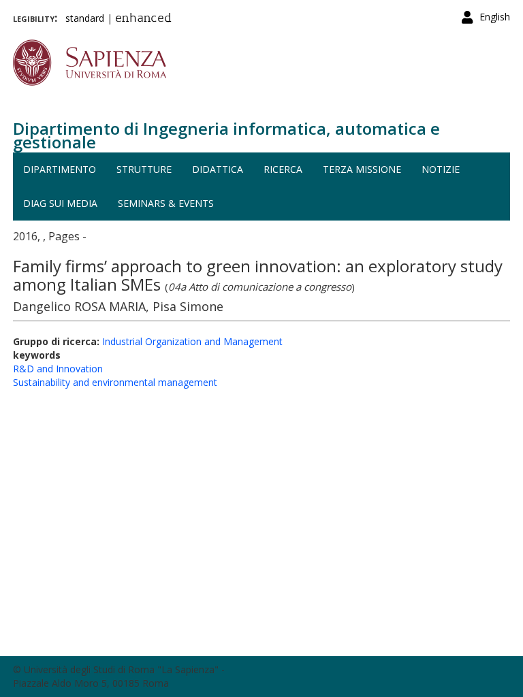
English (494, 16)
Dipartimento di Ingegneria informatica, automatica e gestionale (226, 135)
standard (84, 18)
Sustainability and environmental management (115, 382)
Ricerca (283, 169)
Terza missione (362, 169)
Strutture (144, 169)
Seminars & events (166, 203)
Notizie (441, 169)
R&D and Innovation (58, 368)
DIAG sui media (60, 203)
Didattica (217, 169)
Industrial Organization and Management (192, 341)
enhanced (143, 19)
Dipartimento (59, 169)
